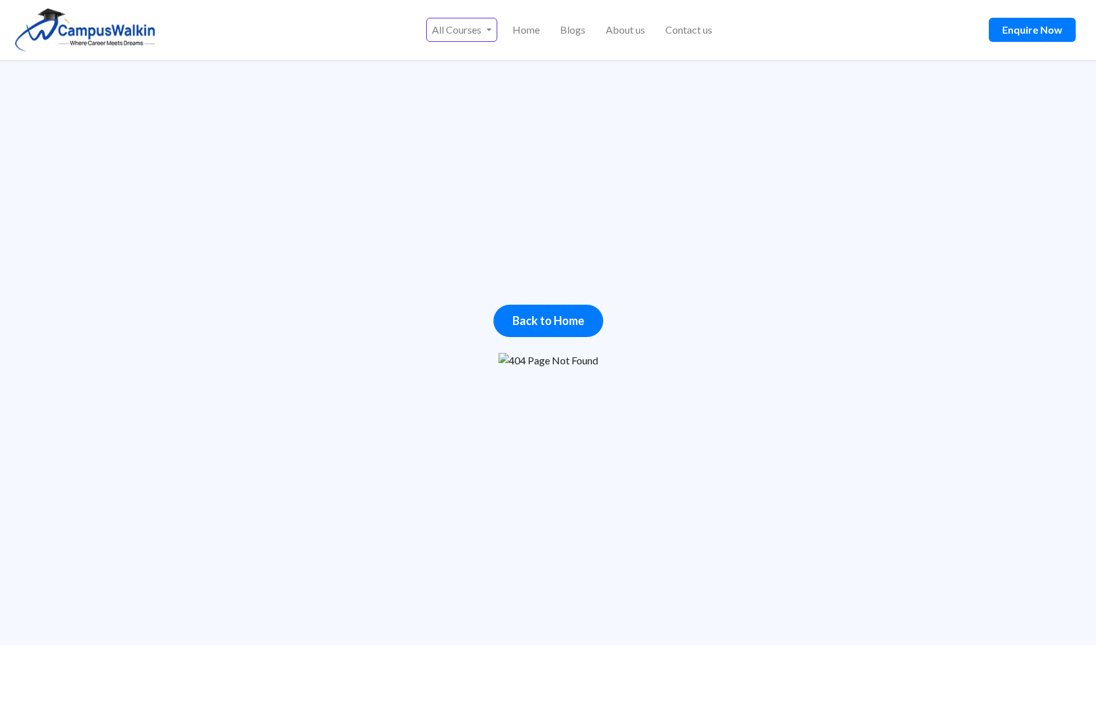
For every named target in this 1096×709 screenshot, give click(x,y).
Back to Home (548, 321)
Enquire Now (1032, 29)
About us (625, 29)
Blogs (572, 29)
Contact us (688, 29)
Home (526, 29)
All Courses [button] (457, 29)
